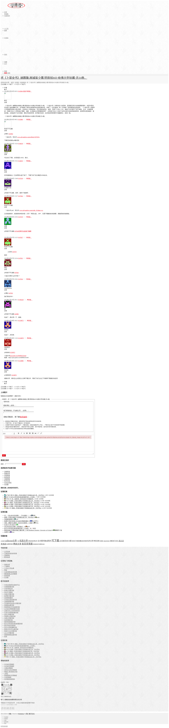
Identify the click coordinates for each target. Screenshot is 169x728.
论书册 (6, 577)
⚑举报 (29, 91)
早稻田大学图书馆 (9, 616)
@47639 (20, 178)
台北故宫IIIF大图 (66, 541)
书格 (10, 713)
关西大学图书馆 (9, 618)
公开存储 (7, 551)
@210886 (21, 361)
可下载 (55, 540)
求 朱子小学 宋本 (9, 524)
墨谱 (5, 570)
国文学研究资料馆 (9, 625)
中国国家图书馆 (9, 586)
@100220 (21, 299)
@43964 (20, 91)
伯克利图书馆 (8, 620)
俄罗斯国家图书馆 (9, 622)
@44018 (20, 143)
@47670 (20, 217)
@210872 (21, 320)
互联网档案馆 (8, 598)
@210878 (21, 338)
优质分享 (23, 540)
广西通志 (7, 566)
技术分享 (90, 541)
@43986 (20, 119)
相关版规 (23, 417)
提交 (4, 455)
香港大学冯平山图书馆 (11, 629)
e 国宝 (6, 673)
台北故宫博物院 (9, 666)
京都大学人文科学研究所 (12, 610)
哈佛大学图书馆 (9, 590)
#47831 (11, 293)
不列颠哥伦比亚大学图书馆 (12, 603)
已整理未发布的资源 (10, 553)
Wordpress (21, 713)
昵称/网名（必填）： (10, 405)
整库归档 (96, 541)
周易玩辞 (7, 564)
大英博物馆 (7, 677)
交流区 (17, 82)
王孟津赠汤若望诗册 (10, 572)
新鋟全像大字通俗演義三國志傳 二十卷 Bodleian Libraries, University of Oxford (28, 530)
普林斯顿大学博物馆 (10, 675)
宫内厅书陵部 (8, 592)
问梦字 (6, 532)
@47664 (20, 196)
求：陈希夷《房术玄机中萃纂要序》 (23, 499)
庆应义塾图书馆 (9, 614)
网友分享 (17, 544)
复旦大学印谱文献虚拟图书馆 (13, 623)
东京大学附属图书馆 (10, 627)
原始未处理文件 (32, 541)
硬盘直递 (7, 557)
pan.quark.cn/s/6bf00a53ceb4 (18, 355)
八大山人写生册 (9, 568)
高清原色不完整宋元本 (39, 544)
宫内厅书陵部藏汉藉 (78, 541)
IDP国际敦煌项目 (9, 679)
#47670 (14, 252)
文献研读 (7, 471)
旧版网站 (7, 555)
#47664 (16, 272)
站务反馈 (7, 477)
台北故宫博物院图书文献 (12, 609)
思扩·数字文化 (30, 713)
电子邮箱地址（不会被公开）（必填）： (16, 410)
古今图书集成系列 (44, 541)
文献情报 (7, 479)
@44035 (20, 161)
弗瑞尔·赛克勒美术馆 (10, 671)
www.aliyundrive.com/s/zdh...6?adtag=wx (31, 210)
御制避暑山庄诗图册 (10, 574)
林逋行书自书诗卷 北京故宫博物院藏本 (16, 521)
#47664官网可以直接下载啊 (22, 231)
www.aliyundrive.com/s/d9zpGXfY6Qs (28, 137)
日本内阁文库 (8, 588)
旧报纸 (101, 541)
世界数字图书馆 (9, 596)
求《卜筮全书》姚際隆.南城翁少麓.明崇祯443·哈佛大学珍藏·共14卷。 (44, 77)
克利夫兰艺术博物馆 (10, 670)
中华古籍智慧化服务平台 (12, 585)
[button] (7, 433)
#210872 (12, 352)
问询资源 (23, 82)
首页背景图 (27, 544)
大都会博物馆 (8, 668)
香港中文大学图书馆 (10, 631)
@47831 (20, 258)
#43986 (16, 314)
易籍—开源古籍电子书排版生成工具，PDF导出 (29, 495)
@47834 (20, 279)
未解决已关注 (114, 541)
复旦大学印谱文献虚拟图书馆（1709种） (23, 497)
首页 (12, 82)
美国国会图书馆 (9, 605)
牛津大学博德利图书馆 (11, 612)
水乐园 (6, 484)
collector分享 (11, 540)
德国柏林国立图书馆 (10, 634)
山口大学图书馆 (9, 633)
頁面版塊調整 (8, 519)
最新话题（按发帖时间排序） (10, 487)
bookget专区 (8, 482)
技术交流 (7, 481)
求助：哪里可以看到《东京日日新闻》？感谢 (18, 523)
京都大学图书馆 (9, 594)
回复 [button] (24, 91)
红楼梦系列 (9, 544)
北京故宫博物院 (9, 664)
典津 (5, 636)
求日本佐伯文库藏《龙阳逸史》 (14, 526)
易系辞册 (7, 575)
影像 (85, 541)
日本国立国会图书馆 (10, 599)
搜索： (3, 464)
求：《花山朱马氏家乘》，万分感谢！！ (17, 515)
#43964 (11, 134)
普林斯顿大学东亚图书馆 (12, 607)
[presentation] (7, 433)
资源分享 (7, 473)
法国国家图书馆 (9, 601)
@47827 (20, 237)
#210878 (14, 375)
